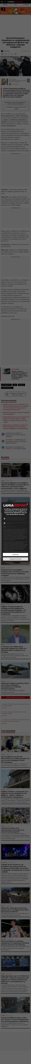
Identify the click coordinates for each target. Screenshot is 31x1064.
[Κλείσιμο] (27, 504)
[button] (15, 527)
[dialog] (15, 532)
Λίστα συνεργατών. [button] (19, 539)
